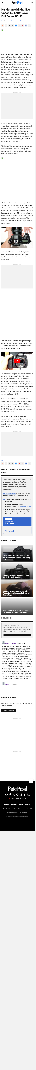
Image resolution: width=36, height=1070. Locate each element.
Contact (6, 805)
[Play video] (17, 361)
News (10, 460)
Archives (27, 805)
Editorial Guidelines (7, 809)
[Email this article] (26, 25)
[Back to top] (31, 781)
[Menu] (2, 2)
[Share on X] (9, 25)
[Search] (32, 2)
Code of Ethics (17, 809)
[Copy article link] (29, 25)
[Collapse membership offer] (30, 479)
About (21, 805)
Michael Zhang (26, 20)
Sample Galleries (25, 507)
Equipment (6, 20)
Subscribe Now (9, 710)
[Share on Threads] (12, 25)
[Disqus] (17, 663)
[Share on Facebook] (6, 25)
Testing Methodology (12, 812)
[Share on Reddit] (2, 25)
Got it (17, 635)
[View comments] (31, 22)
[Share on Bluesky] (16, 25)
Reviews (15, 460)
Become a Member (9, 493)
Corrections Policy (28, 809)
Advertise (14, 805)
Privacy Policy (23, 812)
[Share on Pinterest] (22, 25)
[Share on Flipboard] (19, 25)
